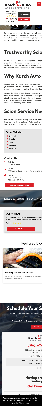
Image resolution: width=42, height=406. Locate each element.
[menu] (39, 4)
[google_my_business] (40, 368)
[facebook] (37, 368)
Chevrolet (13, 136)
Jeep (11, 142)
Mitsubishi (13, 145)
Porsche (12, 148)
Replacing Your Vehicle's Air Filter (19, 272)
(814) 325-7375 (14, 164)
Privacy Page (23, 403)
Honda (12, 139)
